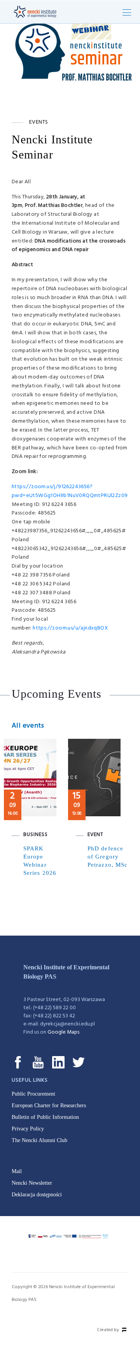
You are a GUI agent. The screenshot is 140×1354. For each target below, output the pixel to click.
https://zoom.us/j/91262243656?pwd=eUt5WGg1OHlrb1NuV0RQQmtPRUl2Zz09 (70, 491)
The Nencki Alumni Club (39, 1140)
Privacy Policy (28, 1129)
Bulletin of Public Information (45, 1117)
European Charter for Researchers (49, 1105)
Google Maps (63, 1032)
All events (28, 725)
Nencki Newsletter (32, 1183)
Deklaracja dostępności (37, 1194)
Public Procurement (33, 1094)
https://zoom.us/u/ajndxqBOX (70, 628)
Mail (17, 1171)
